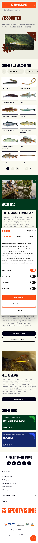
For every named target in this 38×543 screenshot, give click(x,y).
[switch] (33, 276)
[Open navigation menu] (4, 5)
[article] (19, 422)
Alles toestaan (19, 297)
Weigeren (19, 310)
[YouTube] (19, 463)
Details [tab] (19, 236)
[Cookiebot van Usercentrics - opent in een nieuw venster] (27, 231)
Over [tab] (31, 236)
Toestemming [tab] (6, 236)
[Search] (34, 5)
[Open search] (4, 71)
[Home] (19, 5)
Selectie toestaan (19, 304)
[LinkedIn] (9, 463)
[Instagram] (24, 463)
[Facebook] (29, 463)
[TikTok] (14, 463)
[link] (19, 333)
